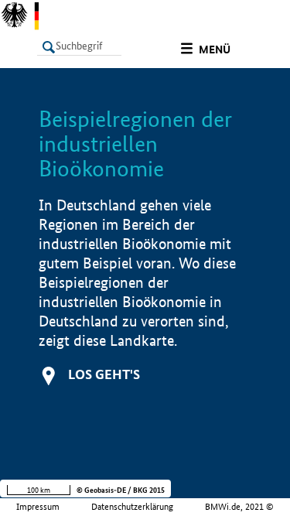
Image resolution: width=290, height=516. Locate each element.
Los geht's (104, 374)
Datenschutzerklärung (132, 506)
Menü (214, 49)
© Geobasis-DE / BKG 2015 (121, 490)
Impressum (38, 506)
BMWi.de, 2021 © (239, 506)
